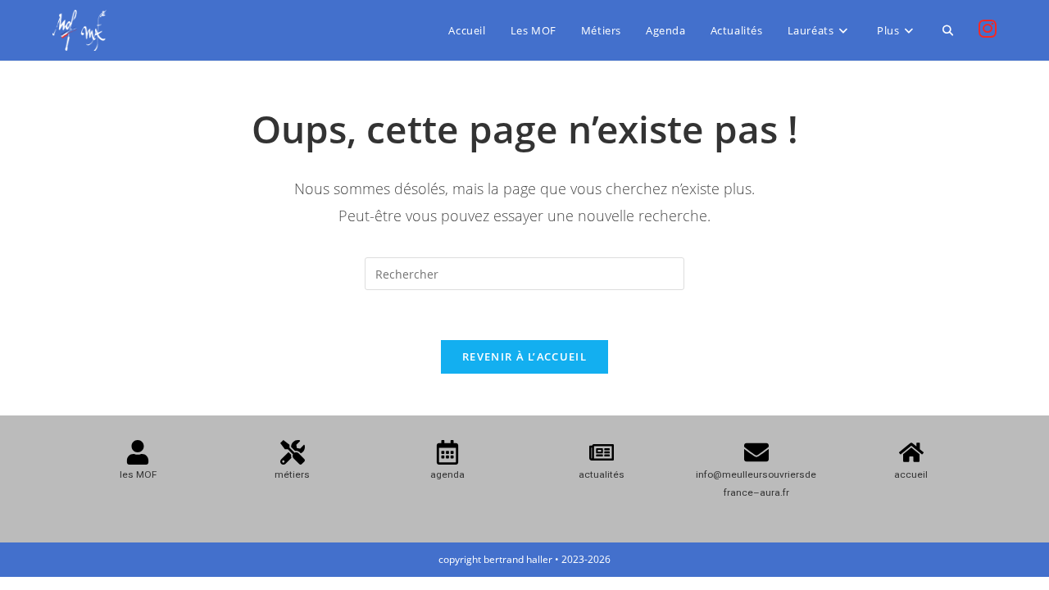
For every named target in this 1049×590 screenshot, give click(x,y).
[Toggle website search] (947, 30)
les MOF (138, 474)
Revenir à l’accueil (524, 356)
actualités (601, 474)
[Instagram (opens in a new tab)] (987, 28)
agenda (447, 474)
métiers (292, 474)
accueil (911, 474)
